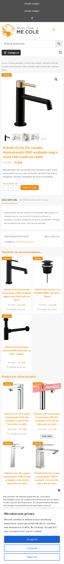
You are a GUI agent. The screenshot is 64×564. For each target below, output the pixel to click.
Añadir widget (32, 3)
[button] (59, 490)
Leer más (47, 436)
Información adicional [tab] (34, 200)
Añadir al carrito (29, 187)
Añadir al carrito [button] (18, 309)
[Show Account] (54, 30)
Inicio (4, 63)
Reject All (32, 557)
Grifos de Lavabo (33, 63)
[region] (32, 536)
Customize (32, 548)
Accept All (32, 539)
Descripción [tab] (9, 200)
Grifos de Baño (16, 63)
